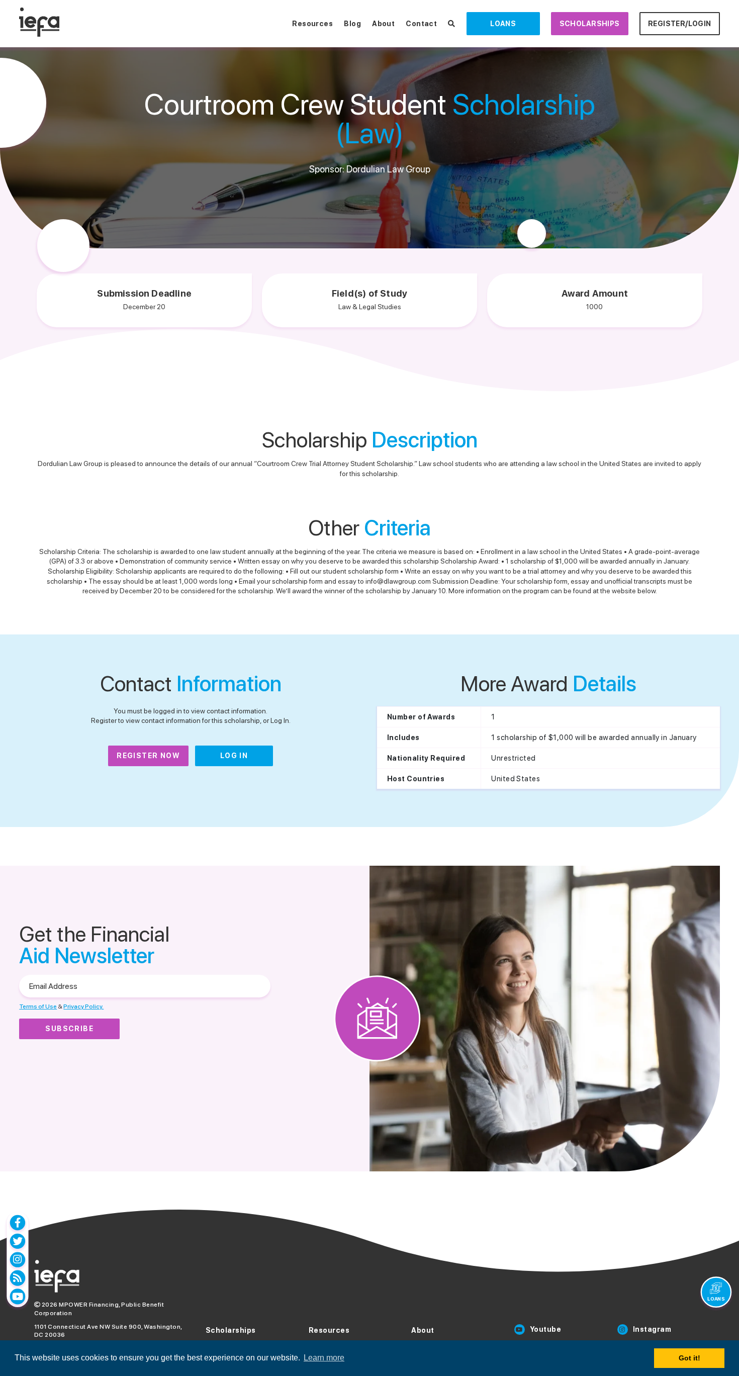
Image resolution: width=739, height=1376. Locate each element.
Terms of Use (38, 1006)
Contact (421, 24)
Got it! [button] (689, 1358)
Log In (234, 756)
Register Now (148, 756)
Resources (312, 24)
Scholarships (590, 24)
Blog (352, 24)
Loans (503, 24)
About (383, 24)
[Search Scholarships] (451, 24)
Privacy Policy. (83, 1006)
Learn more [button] (324, 1357)
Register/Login (679, 24)
